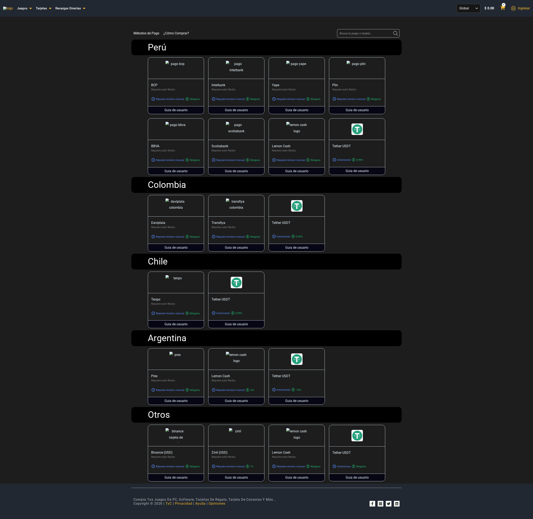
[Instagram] (380, 504)
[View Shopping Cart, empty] (502, 8)
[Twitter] (388, 504)
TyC (169, 503)
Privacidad (183, 503)
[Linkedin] (397, 504)
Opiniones (217, 503)
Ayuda (200, 503)
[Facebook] (372, 504)
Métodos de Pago (146, 33)
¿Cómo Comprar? (176, 33)
